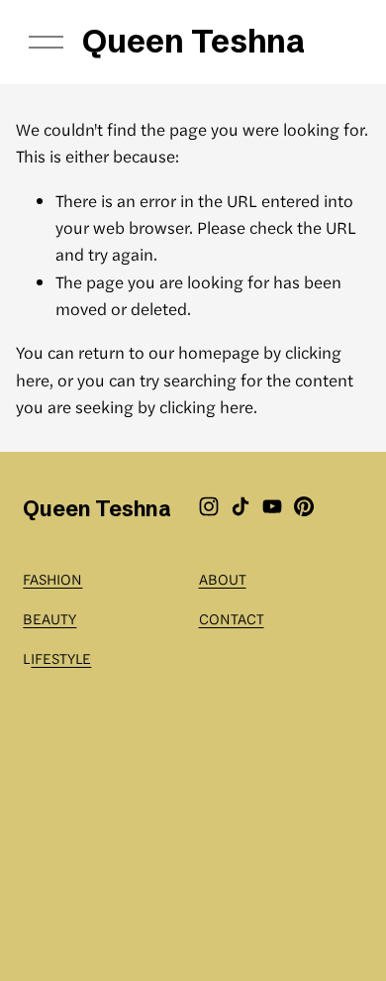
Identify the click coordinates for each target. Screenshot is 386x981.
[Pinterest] (304, 506)
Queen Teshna (193, 41)
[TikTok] (240, 506)
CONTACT (231, 617)
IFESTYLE (61, 657)
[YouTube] (272, 506)
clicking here (206, 406)
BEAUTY (49, 617)
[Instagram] (209, 506)
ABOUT (222, 578)
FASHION (52, 578)
